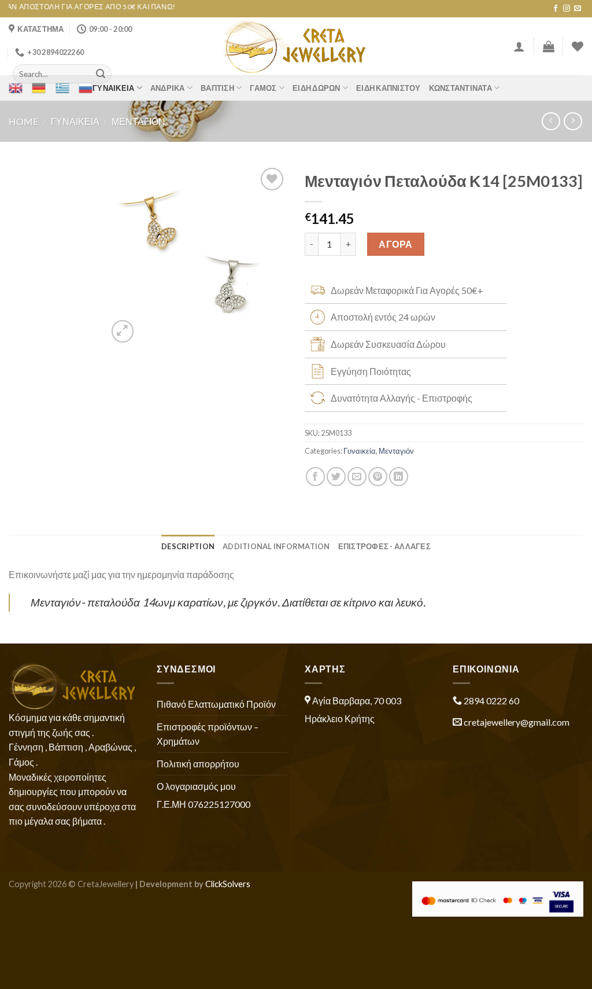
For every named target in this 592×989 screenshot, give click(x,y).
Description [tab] (187, 546)
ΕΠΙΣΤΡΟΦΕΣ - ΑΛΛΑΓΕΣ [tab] (384, 546)
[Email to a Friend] (357, 476)
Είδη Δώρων (317, 88)
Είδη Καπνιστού (388, 88)
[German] (39, 88)
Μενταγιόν (138, 121)
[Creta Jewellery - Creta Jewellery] (296, 46)
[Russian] (85, 88)
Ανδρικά (167, 88)
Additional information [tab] (276, 546)
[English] (16, 88)
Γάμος (263, 88)
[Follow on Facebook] (555, 9)
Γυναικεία (113, 88)
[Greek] (62, 88)
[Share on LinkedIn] (398, 476)
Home (23, 121)
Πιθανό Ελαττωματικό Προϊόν (216, 703)
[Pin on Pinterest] (377, 476)
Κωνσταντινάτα (460, 88)
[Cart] (548, 46)
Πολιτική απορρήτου (198, 763)
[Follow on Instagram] (566, 9)
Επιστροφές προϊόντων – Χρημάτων (207, 734)
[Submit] (100, 74)
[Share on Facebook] (315, 476)
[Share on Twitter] (336, 476)
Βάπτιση (217, 88)
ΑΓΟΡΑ (395, 243)
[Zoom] (123, 331)
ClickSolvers (227, 884)
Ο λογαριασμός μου (196, 786)
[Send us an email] (577, 9)
